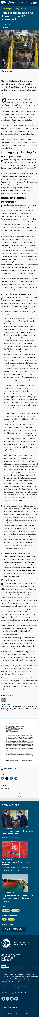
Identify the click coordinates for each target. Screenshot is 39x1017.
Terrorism (6, 910)
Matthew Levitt (9, 24)
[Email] (15, 778)
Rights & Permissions (28, 1014)
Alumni (29, 993)
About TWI (4, 993)
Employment (5, 1014)
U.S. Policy (15, 910)
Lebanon (11, 919)
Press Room (5, 967)
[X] (6, 778)
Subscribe (4, 969)
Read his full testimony (19, 108)
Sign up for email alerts (15, 929)
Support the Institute (17, 993)
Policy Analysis (7, 9)
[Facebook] (2, 778)
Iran (4, 919)
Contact (3, 965)
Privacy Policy (15, 1014)
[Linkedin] (11, 778)
